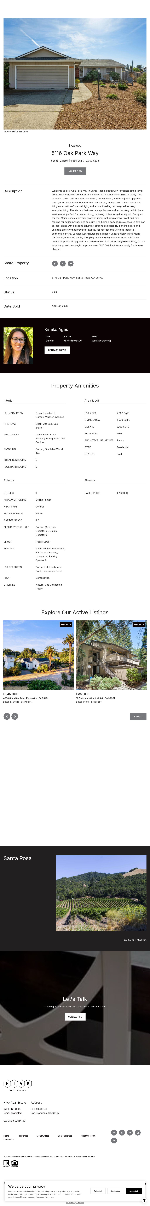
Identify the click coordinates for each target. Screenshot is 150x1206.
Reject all (98, 1191)
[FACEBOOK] (114, 1133)
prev (7, 716)
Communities (43, 1136)
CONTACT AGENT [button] (57, 350)
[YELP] (114, 1140)
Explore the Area (135, 939)
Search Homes (65, 1136)
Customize (115, 1191)
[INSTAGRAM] (122, 1133)
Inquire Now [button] (75, 171)
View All (138, 716)
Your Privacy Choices (75, 1203)
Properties (23, 1136)
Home (6, 1136)
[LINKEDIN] (130, 1133)
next (14, 716)
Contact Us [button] (75, 1017)
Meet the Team (88, 1136)
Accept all (133, 1191)
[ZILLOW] (138, 1133)
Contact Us (9, 1139)
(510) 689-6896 (73, 340)
